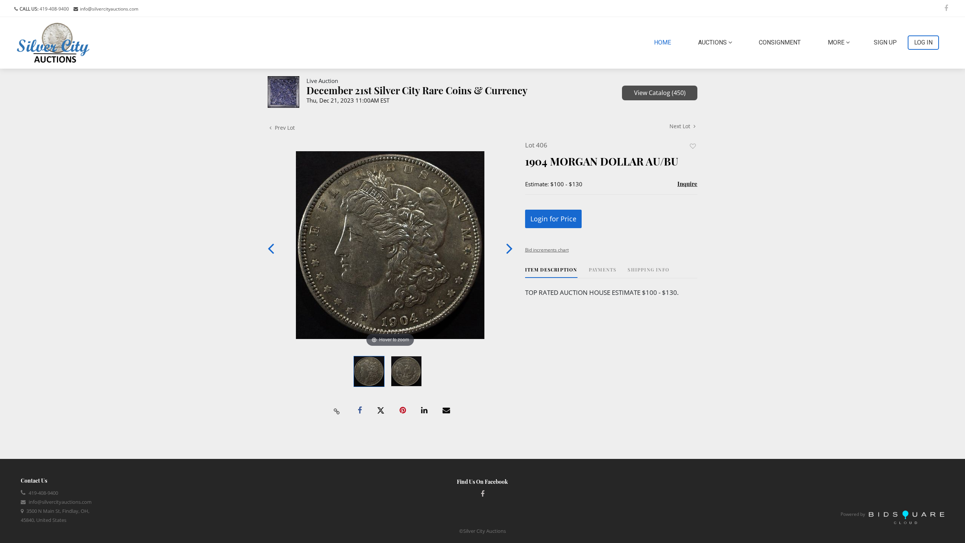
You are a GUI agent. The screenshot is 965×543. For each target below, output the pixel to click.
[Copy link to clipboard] (337, 410)
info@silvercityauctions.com (109, 9)
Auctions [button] (713, 42)
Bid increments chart (547, 250)
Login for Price (553, 218)
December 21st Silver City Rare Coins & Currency (417, 90)
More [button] (837, 42)
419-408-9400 (53, 9)
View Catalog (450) (660, 93)
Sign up (885, 42)
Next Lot (680, 126)
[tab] (551, 272)
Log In (923, 42)
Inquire (687, 183)
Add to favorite (692, 146)
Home (664, 42)
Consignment (780, 42)
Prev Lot (284, 127)
